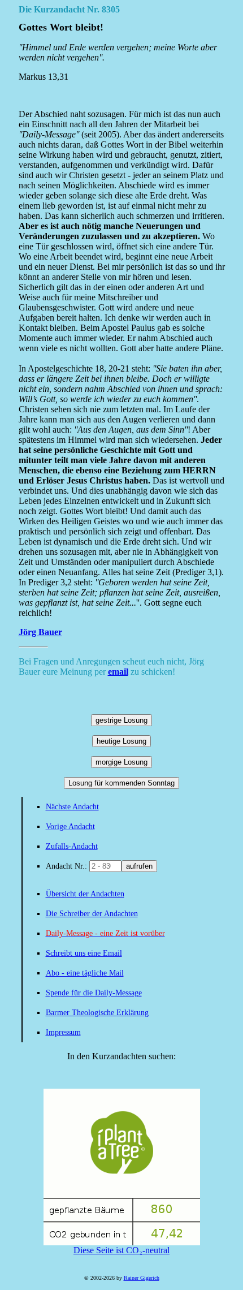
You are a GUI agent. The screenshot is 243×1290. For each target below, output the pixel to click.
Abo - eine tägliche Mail (85, 973)
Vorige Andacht (70, 826)
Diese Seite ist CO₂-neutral (121, 1250)
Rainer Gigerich (141, 1278)
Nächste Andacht (72, 807)
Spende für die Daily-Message (94, 993)
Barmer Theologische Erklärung (97, 1012)
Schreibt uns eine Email (84, 953)
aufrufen (139, 866)
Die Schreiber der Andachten (92, 913)
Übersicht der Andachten (85, 894)
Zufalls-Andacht (72, 846)
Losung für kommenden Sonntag (121, 783)
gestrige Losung (121, 720)
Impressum (63, 1032)
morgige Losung (121, 762)
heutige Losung (121, 741)
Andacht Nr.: (67, 866)
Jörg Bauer (40, 632)
